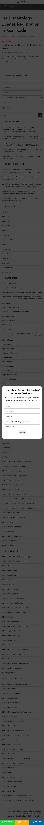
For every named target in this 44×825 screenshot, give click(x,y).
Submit (22, 432)
